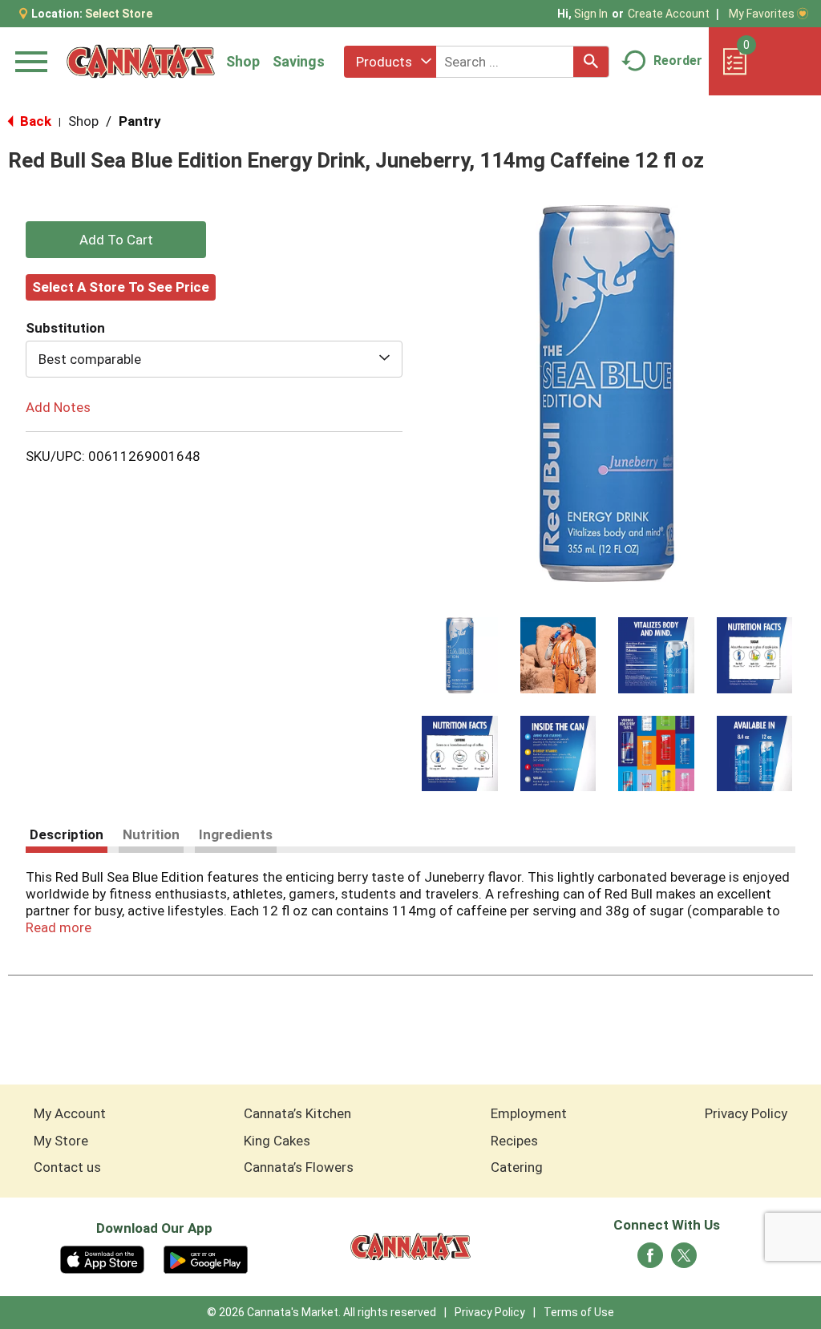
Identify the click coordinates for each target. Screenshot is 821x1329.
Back (34, 121)
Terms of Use (579, 1312)
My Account (70, 1113)
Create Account (669, 13)
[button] (460, 655)
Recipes (514, 1141)
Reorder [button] (677, 60)
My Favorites (762, 13)
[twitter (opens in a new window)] (684, 1260)
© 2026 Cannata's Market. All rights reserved (321, 1312)
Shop (243, 61)
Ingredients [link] (236, 834)
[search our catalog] (591, 61)
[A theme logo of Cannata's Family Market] (141, 61)
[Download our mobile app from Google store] (206, 1258)
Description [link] (66, 834)
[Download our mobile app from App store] (102, 1258)
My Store (61, 1141)
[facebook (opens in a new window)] (650, 1260)
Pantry (140, 121)
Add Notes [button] (58, 407)
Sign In (591, 13)
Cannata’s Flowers (299, 1167)
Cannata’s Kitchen (297, 1113)
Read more (58, 927)
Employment (529, 1113)
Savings (299, 61)
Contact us (67, 1167)
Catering (517, 1167)
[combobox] (390, 62)
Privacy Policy (746, 1113)
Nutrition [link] (151, 834)
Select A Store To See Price (120, 287)
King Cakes (277, 1141)
